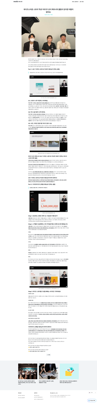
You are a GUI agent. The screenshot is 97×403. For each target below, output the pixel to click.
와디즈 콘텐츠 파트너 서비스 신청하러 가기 (37, 351)
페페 (65, 106)
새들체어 (29, 120)
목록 (49, 354)
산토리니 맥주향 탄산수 (61, 119)
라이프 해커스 (58, 244)
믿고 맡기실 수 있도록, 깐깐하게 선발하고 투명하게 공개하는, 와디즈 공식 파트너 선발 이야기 (27, 383)
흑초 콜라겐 (66, 259)
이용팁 (51, 14)
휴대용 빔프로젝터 (36, 117)
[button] (48, 87)
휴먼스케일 (62, 106)
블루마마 (57, 106)
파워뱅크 (29, 252)
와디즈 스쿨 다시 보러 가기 (34, 347)
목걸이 (62, 117)
